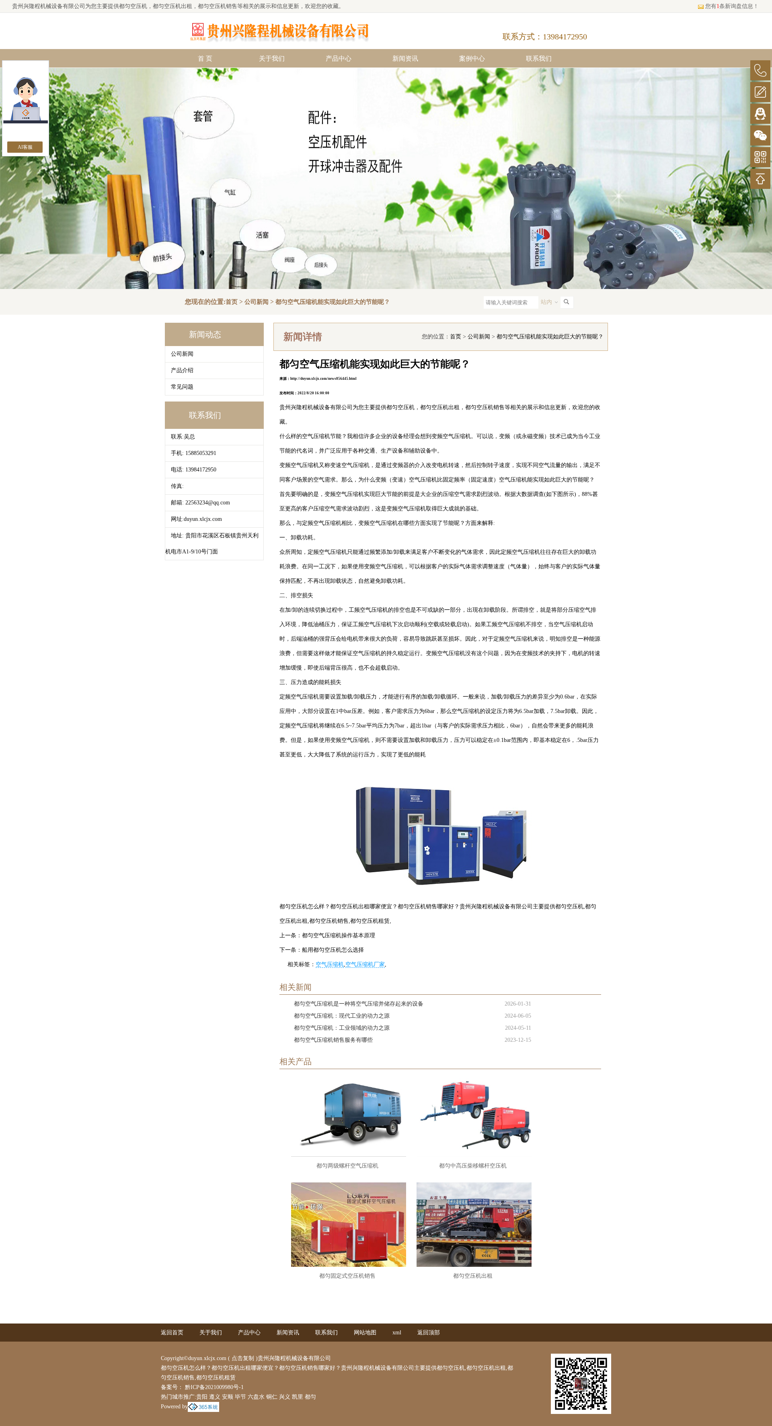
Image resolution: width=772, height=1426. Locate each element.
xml (396, 1333)
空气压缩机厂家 (365, 964)
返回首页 (172, 1333)
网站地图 (365, 1333)
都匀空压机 (133, 6)
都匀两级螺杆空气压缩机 (347, 1166)
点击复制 (243, 1358)
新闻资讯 (405, 58)
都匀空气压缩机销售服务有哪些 (333, 1040)
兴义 (284, 1397)
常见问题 (182, 387)
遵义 (214, 1397)
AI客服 (25, 147)
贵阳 (201, 1397)
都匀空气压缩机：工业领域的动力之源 (342, 1028)
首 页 (205, 58)
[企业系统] (203, 1406)
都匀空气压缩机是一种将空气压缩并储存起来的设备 (358, 1004)
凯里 (297, 1397)
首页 (232, 302)
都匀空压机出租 (473, 1276)
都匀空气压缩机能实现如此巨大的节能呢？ (332, 302)
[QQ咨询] (760, 114)
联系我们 (539, 58)
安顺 (227, 1397)
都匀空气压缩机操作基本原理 (338, 935)
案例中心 (472, 58)
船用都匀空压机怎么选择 (333, 950)
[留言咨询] (760, 92)
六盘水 (256, 1397)
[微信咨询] (760, 135)
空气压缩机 (330, 964)
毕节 (240, 1397)
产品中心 (338, 58)
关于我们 (272, 58)
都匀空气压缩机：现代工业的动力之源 (342, 1016)
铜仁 (271, 1397)
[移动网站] (760, 157)
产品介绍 (182, 370)
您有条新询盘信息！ (732, 6)
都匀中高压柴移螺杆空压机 (473, 1166)
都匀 (310, 1397)
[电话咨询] (760, 70)
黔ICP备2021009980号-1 (213, 1387)
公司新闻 (256, 302)
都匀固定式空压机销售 (347, 1276)
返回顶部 (428, 1333)
